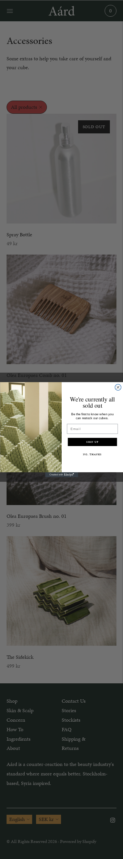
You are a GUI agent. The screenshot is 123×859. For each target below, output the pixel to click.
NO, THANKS (92, 454)
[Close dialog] (118, 387)
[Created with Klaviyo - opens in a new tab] (61, 474)
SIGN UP (92, 441)
